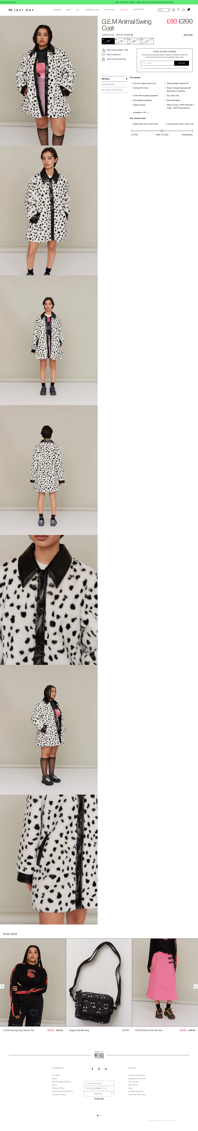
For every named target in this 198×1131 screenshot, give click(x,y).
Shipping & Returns (137, 1079)
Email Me (181, 63)
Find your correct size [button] (117, 50)
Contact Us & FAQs (136, 1075)
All (78, 10)
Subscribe (99, 1099)
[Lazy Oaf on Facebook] (92, 1069)
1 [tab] (97, 1115)
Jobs (130, 1088)
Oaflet (124, 10)
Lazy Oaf (167, 1120)
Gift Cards (133, 1085)
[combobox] (98, 1093)
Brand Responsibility (61, 1082)
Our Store (56, 1075)
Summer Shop (92, 10)
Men (69, 10)
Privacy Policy (58, 1088)
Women (57, 10)
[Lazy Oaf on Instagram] (106, 1069)
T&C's (54, 1085)
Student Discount (136, 1091)
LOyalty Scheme (59, 1095)
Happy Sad (109, 10)
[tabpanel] (99, 1087)
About (54, 1079)
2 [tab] (100, 1115)
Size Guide (188, 35)
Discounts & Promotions (62, 1091)
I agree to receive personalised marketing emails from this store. (166, 68)
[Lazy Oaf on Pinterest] (99, 1069)
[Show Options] (111, 1093)
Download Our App (137, 1095)
